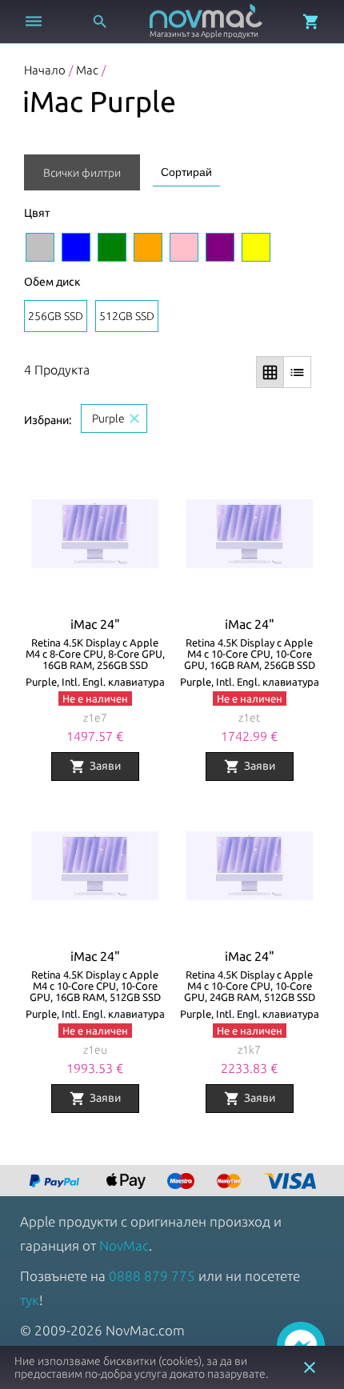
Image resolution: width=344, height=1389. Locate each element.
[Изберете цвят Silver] (40, 247)
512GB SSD (126, 316)
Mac (87, 70)
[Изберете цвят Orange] (148, 247)
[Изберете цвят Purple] (220, 247)
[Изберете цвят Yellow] (256, 247)
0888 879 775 (152, 1275)
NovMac (124, 1245)
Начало (45, 70)
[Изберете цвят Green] (112, 247)
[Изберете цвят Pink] (184, 247)
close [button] (309, 1367)
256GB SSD (55, 316)
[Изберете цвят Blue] (76, 247)
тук (29, 1299)
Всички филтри (82, 172)
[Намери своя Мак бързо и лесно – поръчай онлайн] (56, 1182)
